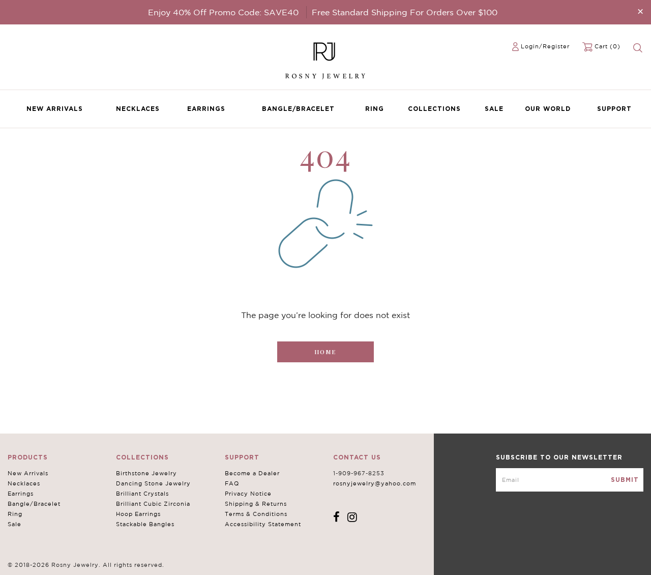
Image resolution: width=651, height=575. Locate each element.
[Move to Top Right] (88, 562)
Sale (494, 108)
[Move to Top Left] (82, 562)
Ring (374, 108)
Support (614, 108)
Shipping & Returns (256, 504)
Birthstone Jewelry (146, 473)
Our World (548, 108)
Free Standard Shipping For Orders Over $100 (404, 12)
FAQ (232, 483)
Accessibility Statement (263, 524)
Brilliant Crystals (142, 494)
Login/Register (545, 46)
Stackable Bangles (145, 524)
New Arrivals (54, 108)
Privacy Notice (248, 494)
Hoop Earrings (138, 514)
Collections (434, 108)
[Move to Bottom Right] (88, 567)
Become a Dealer (252, 473)
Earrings (206, 108)
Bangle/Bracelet (298, 108)
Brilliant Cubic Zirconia (153, 504)
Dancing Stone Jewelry (153, 483)
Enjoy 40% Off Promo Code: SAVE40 (223, 12)
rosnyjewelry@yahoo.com (374, 483)
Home (325, 352)
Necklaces (138, 108)
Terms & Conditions (256, 514)
